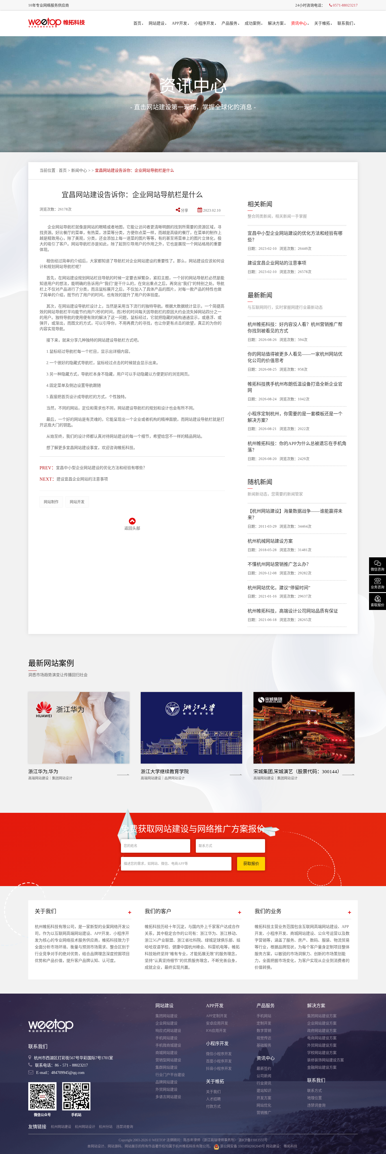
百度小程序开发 (219, 1061)
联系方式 (314, 1090)
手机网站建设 (166, 1038)
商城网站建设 (166, 1052)
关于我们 (213, 1091)
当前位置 (47, 170)
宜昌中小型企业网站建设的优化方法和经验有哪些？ (101, 468)
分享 (184, 210)
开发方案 (264, 1098)
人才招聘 (213, 1099)
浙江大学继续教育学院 (165, 771)
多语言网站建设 (168, 1097)
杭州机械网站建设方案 (270, 541)
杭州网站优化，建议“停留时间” (279, 587)
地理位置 (314, 1098)
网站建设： (274, 1146)
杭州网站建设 (61, 1127)
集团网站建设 (166, 1016)
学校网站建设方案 (322, 1052)
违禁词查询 (316, 1105)
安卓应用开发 (217, 1023)
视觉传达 (264, 1038)
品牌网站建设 (166, 1082)
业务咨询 (377, 583)
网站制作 (51, 502)
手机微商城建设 (168, 1045)
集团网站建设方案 (322, 1016)
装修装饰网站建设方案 (325, 1060)
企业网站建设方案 (322, 1023)
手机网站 (264, 1016)
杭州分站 (105, 1127)
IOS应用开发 (216, 1030)
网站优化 (264, 1105)
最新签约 (264, 1068)
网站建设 (156, 23)
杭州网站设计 (85, 1127)
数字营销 (264, 1030)
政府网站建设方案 (322, 1030)
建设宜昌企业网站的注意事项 (82, 479)
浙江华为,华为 (43, 771)
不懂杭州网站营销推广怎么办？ (279, 564)
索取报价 (377, 601)
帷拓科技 (290, 1146)
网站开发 (77, 502)
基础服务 (264, 1045)
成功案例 (253, 23)
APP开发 (179, 23)
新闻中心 (79, 170)
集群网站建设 (166, 1067)
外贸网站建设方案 (322, 1045)
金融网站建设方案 (322, 1067)
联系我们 (345, 23)
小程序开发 (204, 23)
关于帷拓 (322, 23)
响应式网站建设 (168, 1030)
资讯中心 (299, 23)
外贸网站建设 (166, 1089)
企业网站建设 (166, 1023)
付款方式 (213, 1106)
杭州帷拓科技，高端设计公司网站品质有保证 (293, 611)
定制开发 (264, 1023)
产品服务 (229, 23)
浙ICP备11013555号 (253, 1140)
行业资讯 (264, 1083)
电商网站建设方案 (322, 1038)
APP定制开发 (216, 1016)
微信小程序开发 (219, 1054)
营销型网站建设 (168, 1060)
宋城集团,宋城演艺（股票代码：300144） (297, 771)
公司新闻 (264, 1076)
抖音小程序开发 (219, 1068)
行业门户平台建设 (170, 1075)
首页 (137, 23)
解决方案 (276, 23)
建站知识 (264, 1090)
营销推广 (264, 1112)
